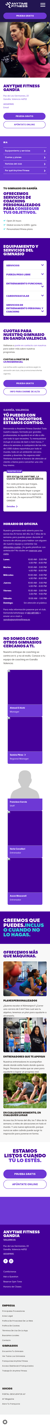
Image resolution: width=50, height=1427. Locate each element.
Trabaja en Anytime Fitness (14, 1371)
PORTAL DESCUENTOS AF (13, 1394)
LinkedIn (5, 1380)
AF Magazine (8, 1399)
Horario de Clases (12, 1287)
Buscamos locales (10, 1335)
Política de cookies (11, 1326)
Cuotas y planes (13, 157)
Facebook (44, 1380)
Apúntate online (24, 124)
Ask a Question (10, 1277)
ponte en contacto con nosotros (30, 345)
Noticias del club (13, 164)
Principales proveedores (13, 1311)
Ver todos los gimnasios (13, 1356)
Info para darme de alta (25, 392)
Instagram (24, 1380)
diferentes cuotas (12, 547)
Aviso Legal (7, 1316)
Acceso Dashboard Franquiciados (17, 1366)
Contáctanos (9, 1272)
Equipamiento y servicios (17, 151)
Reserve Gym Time (12, 1282)
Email (6, 107)
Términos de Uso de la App (15, 1331)
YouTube (14, 1380)
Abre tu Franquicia (11, 1404)
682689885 (8, 104)
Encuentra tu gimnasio (12, 1351)
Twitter (34, 1380)
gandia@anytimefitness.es (16, 619)
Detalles (11, 506)
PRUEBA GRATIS (25, 16)
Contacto (6, 1340)
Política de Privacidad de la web (17, 1321)
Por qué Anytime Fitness (17, 170)
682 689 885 (33, 613)
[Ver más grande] (25, 50)
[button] (5, 1422)
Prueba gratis (24, 116)
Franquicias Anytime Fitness (15, 1361)
